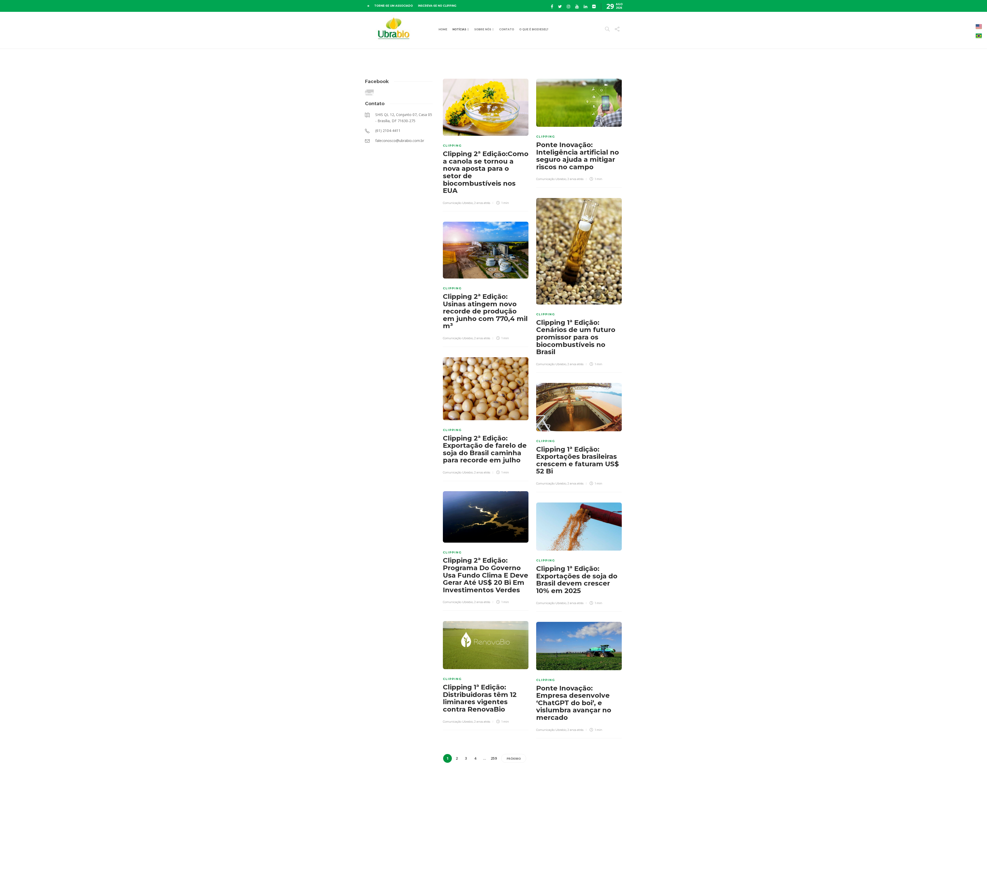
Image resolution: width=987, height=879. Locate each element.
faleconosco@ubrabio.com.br (602, 866)
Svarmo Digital (666, 866)
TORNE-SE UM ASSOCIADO (393, 5)
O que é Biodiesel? (533, 29)
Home (442, 29)
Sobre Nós (482, 29)
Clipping (452, 145)
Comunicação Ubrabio (458, 203)
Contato (506, 29)
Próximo (514, 758)
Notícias (459, 29)
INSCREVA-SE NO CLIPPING (437, 5)
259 (494, 758)
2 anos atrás (482, 203)
